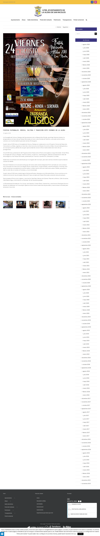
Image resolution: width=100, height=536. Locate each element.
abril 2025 (86, 99)
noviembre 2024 (86, 116)
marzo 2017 (86, 429)
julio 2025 (86, 88)
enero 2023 (86, 191)
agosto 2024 (86, 126)
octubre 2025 (86, 78)
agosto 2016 (86, 453)
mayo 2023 (86, 177)
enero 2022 (86, 231)
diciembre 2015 (86, 480)
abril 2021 (86, 262)
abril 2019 (86, 344)
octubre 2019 (86, 323)
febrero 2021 (86, 269)
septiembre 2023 (86, 163)
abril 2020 (86, 303)
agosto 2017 (86, 412)
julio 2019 (86, 333)
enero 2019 (86, 354)
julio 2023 (86, 170)
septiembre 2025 (86, 82)
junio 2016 (86, 459)
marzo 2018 (86, 388)
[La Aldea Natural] (67, 526)
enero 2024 (86, 150)
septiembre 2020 (86, 286)
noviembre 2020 (86, 279)
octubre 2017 (86, 405)
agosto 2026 (86, 44)
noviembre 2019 (86, 320)
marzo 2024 (86, 143)
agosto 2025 (86, 85)
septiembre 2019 (86, 327)
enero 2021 (86, 272)
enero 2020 (86, 313)
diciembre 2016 (86, 439)
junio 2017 (86, 419)
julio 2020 (86, 293)
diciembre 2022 (86, 194)
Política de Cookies (55, 523)
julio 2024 (86, 129)
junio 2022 (86, 214)
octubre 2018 (86, 364)
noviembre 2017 (86, 402)
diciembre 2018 (86, 357)
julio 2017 (86, 415)
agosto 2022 (86, 208)
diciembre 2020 (86, 276)
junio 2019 (86, 337)
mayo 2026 (86, 54)
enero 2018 (86, 395)
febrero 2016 (86, 473)
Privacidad (48, 523)
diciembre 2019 (86, 316)
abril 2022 (86, 221)
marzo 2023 (86, 184)
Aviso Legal (42, 523)
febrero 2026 (86, 65)
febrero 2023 (86, 187)
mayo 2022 (86, 218)
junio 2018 (86, 378)
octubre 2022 (86, 201)
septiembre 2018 (86, 368)
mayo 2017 (86, 422)
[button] (86, 19)
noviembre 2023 (86, 156)
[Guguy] (43, 526)
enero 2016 (86, 476)
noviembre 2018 (86, 361)
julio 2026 (86, 48)
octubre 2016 (86, 446)
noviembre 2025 (86, 75)
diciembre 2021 (86, 235)
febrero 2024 (86, 146)
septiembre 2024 (86, 122)
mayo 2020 (86, 299)
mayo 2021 (86, 259)
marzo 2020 (86, 306)
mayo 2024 (86, 136)
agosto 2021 (86, 248)
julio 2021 (86, 252)
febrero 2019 (86, 351)
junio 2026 (86, 51)
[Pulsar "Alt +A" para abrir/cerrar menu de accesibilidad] (2, 534)
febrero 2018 (86, 391)
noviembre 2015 (86, 483)
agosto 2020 (86, 289)
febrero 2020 (86, 310)
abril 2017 (86, 425)
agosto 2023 (86, 167)
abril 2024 (86, 139)
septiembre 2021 (86, 245)
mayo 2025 (86, 95)
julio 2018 (86, 374)
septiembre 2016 (86, 449)
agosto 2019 (86, 330)
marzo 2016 (86, 470)
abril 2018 (86, 385)
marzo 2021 (86, 265)
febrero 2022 (86, 228)
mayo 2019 (86, 340)
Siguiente (65, 27)
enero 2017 (86, 436)
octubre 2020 (86, 282)
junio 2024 (86, 133)
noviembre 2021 (86, 238)
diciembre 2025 (86, 71)
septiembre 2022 (86, 204)
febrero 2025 (86, 105)
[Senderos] (55, 526)
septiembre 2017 (86, 408)
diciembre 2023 (86, 153)
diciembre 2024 (86, 112)
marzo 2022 (86, 225)
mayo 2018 (86, 381)
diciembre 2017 (86, 398)
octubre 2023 (86, 160)
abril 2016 (86, 466)
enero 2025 (86, 109)
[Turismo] (31, 526)
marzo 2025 (86, 102)
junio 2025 (86, 92)
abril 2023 (86, 180)
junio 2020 (86, 296)
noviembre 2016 (86, 442)
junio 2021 (86, 255)
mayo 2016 (86, 463)
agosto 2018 (86, 371)
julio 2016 (86, 456)
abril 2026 (86, 58)
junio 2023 (86, 174)
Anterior (59, 27)
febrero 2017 (86, 432)
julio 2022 (86, 211)
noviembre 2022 (86, 197)
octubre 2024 (86, 119)
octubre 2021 (86, 242)
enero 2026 (86, 68)
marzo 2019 (86, 347)
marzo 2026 (86, 61)
